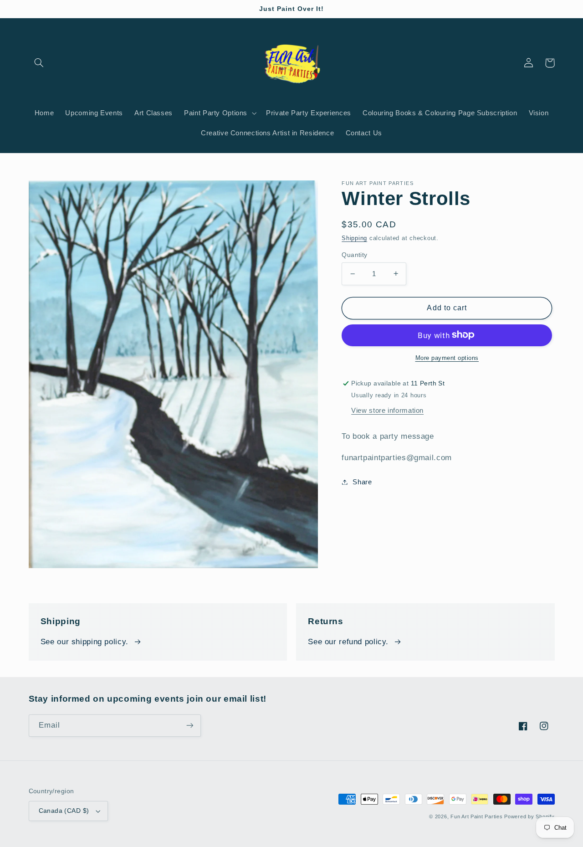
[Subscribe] (189, 725)
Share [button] (362, 481)
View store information (387, 410)
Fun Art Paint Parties (477, 816)
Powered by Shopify (529, 816)
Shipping (354, 238)
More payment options (447, 357)
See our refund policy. (348, 641)
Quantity (354, 254)
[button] (39, 62)
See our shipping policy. (84, 641)
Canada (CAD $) (64, 810)
